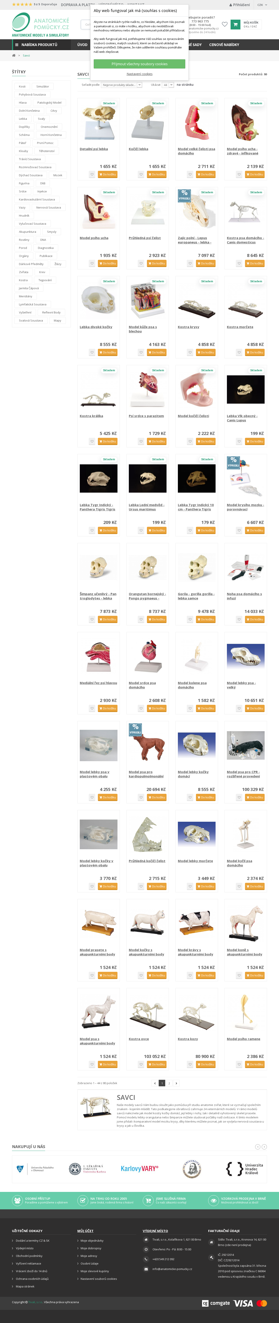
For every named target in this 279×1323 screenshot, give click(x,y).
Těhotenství (46, 151)
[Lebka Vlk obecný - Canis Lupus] (246, 389)
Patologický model (49, 102)
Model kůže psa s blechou (143, 329)
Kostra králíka (91, 416)
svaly (41, 119)
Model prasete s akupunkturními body (97, 952)
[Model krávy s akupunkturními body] (197, 923)
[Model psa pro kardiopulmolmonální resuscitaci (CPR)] (148, 745)
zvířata (23, 272)
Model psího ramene (243, 1039)
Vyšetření (25, 312)
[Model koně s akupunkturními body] (246, 923)
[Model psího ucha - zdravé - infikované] (246, 122)
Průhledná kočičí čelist (147, 861)
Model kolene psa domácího (192, 685)
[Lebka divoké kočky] (98, 300)
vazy (22, 207)
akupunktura (27, 232)
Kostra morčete (240, 327)
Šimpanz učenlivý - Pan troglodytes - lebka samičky (98, 596)
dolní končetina (29, 111)
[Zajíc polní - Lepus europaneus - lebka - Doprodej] (197, 211)
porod (23, 248)
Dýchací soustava (31, 175)
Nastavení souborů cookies (99, 1279)
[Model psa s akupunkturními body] (98, 1012)
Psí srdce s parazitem (146, 416)
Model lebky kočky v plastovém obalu (96, 863)
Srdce (23, 191)
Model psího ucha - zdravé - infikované (242, 151)
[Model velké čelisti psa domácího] (197, 122)
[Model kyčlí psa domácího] (246, 834)
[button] (41, 44)
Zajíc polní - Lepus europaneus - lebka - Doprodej (194, 240)
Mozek (57, 175)
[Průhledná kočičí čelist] (148, 834)
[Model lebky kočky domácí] (197, 745)
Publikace (46, 256)
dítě (42, 183)
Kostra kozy (188, 1039)
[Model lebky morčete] (197, 834)
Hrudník (24, 215)
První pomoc (45, 143)
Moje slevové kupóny (95, 1271)
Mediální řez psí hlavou (98, 683)
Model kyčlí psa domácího (239, 863)
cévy (54, 111)
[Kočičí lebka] (148, 122)
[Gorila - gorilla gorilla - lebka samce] (197, 567)
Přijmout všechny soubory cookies (140, 64)
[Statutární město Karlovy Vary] (139, 1169)
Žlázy (57, 264)
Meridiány (25, 296)
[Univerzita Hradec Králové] (244, 1169)
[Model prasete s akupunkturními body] (98, 923)
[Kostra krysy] (197, 300)
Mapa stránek (24, 1286)
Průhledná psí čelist (145, 238)
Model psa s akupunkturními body (97, 1041)
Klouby (23, 151)
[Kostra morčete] (246, 300)
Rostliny (24, 240)
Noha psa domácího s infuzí (244, 596)
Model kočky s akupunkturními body (146, 952)
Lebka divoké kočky (96, 327)
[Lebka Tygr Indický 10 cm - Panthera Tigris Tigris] (197, 478)
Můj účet (85, 1231)
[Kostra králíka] (98, 389)
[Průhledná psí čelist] (148, 211)
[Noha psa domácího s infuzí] (246, 567)
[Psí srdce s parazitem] (148, 389)
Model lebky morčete (195, 861)
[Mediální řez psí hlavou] (98, 656)
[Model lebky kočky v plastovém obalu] (98, 834)
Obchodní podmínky (29, 1256)
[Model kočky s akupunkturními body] (148, 923)
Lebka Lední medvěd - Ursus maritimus (147, 507)
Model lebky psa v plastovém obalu (94, 774)
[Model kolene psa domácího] (197, 656)
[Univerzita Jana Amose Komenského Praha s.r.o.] (192, 1169)
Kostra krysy (188, 327)
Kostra (23, 280)
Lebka (23, 119)
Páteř (22, 143)
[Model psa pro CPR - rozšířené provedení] (246, 745)
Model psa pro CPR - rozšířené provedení (243, 774)
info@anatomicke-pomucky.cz (200, 28)
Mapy (57, 320)
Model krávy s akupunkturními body (195, 952)
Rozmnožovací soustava (35, 167)
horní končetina (51, 135)
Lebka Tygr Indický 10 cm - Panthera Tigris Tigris (196, 507)
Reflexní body (51, 312)
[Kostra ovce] (148, 1012)
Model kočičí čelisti (193, 416)
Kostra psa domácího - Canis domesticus (245, 240)
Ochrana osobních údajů (32, 1279)
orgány (24, 256)
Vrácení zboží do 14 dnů (31, 1271)
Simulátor (42, 86)
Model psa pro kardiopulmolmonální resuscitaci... (146, 774)
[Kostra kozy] (197, 1012)
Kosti (22, 86)
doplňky (24, 127)
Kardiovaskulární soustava (37, 199)
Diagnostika (46, 248)
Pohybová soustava (32, 94)
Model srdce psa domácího (142, 685)
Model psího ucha (94, 238)
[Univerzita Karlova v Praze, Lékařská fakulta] (87, 1169)
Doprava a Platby (78, 4)
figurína (24, 183)
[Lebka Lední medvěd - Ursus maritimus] (148, 478)
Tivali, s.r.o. (35, 1302)
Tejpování (45, 280)
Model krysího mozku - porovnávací (245, 507)
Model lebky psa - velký (241, 685)
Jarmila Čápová (29, 288)
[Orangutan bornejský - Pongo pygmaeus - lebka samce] (148, 567)
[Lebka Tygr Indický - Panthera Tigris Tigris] (98, 478)
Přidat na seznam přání (92, 174)
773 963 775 (200, 21)
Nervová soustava (48, 207)
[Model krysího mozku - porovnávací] (246, 478)
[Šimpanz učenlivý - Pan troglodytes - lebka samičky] (98, 567)
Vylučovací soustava (32, 224)
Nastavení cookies (140, 74)
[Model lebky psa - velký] (246, 656)
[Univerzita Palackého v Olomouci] (35, 1169)
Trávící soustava (30, 159)
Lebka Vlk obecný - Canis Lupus (242, 418)
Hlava (23, 102)
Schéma (24, 135)
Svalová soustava (31, 320)
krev (42, 272)
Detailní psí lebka (94, 149)
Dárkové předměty (31, 264)
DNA (43, 240)
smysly (51, 232)
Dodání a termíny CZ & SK (32, 1241)
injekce (42, 191)
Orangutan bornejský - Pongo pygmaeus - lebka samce (147, 596)
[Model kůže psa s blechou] (148, 300)
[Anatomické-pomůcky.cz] (40, 24)
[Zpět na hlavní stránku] (13, 55)
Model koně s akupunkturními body (244, 952)
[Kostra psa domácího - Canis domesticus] (246, 211)
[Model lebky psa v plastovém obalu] (98, 745)
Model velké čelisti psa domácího (196, 151)
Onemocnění (49, 127)
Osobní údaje (90, 1263)
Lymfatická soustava (32, 304)
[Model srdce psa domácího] (148, 656)
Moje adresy (89, 1256)
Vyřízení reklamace (28, 1263)
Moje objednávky (92, 1241)
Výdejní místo (24, 1248)
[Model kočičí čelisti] (197, 389)
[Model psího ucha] (98, 211)
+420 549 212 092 (163, 1259)
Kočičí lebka (138, 149)
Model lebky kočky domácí (193, 774)
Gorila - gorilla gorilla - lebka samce (196, 596)
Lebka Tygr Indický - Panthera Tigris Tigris (97, 507)
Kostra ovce (139, 1039)
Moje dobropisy (91, 1248)
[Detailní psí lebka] (98, 122)
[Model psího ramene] (246, 1012)
